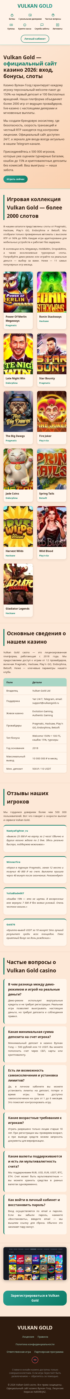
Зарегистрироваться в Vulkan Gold (35, 1298)
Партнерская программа (48, 1351)
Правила (43, 1336)
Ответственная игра (19, 1351)
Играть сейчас (15, 179)
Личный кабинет (35, 38)
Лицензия (28, 1336)
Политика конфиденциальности (35, 1344)
